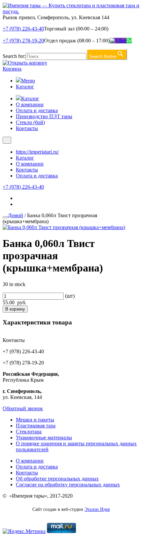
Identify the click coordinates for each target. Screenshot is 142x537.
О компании (30, 104)
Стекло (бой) (30, 122)
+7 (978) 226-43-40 (23, 28)
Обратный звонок (23, 408)
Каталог (25, 86)
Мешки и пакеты (35, 419)
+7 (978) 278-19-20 (23, 40)
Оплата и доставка (37, 110)
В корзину (15, 309)
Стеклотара (29, 431)
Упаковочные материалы (44, 437)
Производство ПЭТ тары (44, 116)
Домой (15, 215)
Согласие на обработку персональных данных (68, 484)
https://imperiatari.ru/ (37, 152)
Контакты (27, 128)
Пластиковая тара (35, 425)
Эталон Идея (97, 509)
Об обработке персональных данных (57, 478)
